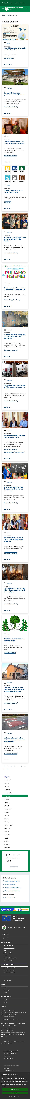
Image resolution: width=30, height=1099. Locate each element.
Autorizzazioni (7, 980)
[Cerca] (27, 9)
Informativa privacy (9, 1071)
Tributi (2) (6, 841)
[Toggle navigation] (3, 8)
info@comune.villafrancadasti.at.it (13, 1020)
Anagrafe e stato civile (9, 968)
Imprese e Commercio (9, 970)
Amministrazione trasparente (11, 1066)
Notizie (8, 43)
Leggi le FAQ (7, 1056)
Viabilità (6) (7, 848)
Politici (5, 955)
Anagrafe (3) (7, 786)
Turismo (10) (7, 844)
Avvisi (8, 185)
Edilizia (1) (6, 806)
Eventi (5, 1002)
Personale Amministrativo (10, 958)
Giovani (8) (6, 812)
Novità (9, 15)
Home (3, 15)
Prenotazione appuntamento (11, 1051)
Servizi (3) (6, 832)
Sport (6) (6, 838)
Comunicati (9, 88)
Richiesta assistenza (9, 1058)
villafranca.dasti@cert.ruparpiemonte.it (14, 1023)
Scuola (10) (7, 828)
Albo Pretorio (7, 1068)
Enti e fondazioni (8, 953)
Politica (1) (6, 822)
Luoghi (5, 999)
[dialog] (15, 1085)
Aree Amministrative (9, 948)
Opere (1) (6, 819)
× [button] (28, 1074)
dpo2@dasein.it (8, 1031)
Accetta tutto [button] (15, 1089)
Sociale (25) (7, 835)
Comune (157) (7, 796)
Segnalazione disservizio (10, 1053)
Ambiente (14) (7, 783)
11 (3, 769)
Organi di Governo (8, 945)
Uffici (5, 950)
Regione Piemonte (7, 3)
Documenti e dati (8, 960)
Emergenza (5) (7, 809)
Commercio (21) (8, 793)
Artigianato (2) (7, 790)
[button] (15, 1096)
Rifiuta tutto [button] (15, 1093)
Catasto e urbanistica (9, 973)
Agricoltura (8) (7, 780)
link (6, 1086)
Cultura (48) (7, 799)
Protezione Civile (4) (9, 825)
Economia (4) (7, 802)
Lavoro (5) (6, 815)
